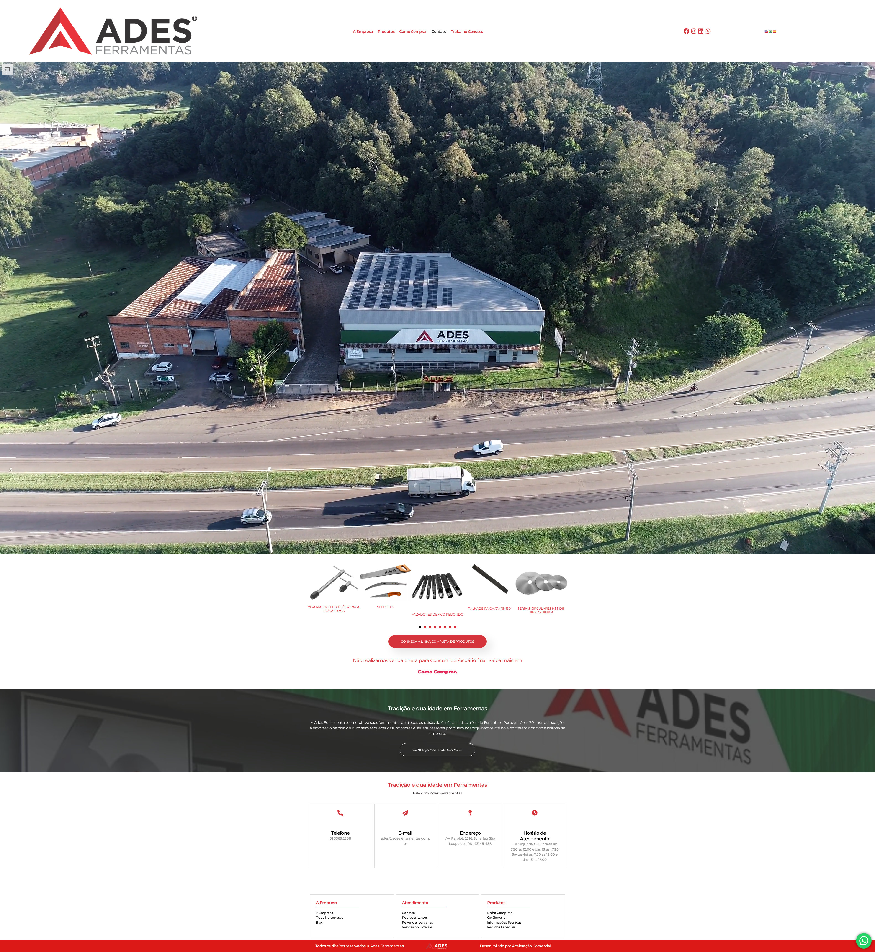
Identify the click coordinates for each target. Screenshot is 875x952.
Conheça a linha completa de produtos (437, 641)
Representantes (414, 918)
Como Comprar (413, 31)
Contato (439, 31)
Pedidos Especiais (501, 927)
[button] (420, 627)
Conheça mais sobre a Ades (437, 750)
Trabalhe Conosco (467, 31)
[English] (766, 31)
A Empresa (363, 31)
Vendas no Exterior (417, 927)
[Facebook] (686, 31)
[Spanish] (775, 31)
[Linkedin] (700, 31)
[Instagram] (693, 31)
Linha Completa (499, 913)
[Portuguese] (771, 31)
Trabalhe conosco (330, 918)
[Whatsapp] (708, 31)
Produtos (386, 31)
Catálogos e (496, 918)
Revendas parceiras (417, 922)
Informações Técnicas (504, 922)
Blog (319, 922)
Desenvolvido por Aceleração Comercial (515, 946)
